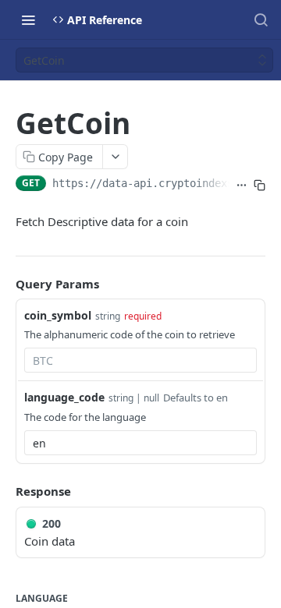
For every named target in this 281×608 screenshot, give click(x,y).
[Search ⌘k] (260, 19)
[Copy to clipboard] (259, 184)
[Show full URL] (241, 184)
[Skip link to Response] (4, 491)
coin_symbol (57, 315)
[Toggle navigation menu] (28, 19)
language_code (64, 397)
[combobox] (140, 360)
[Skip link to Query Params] (4, 283)
